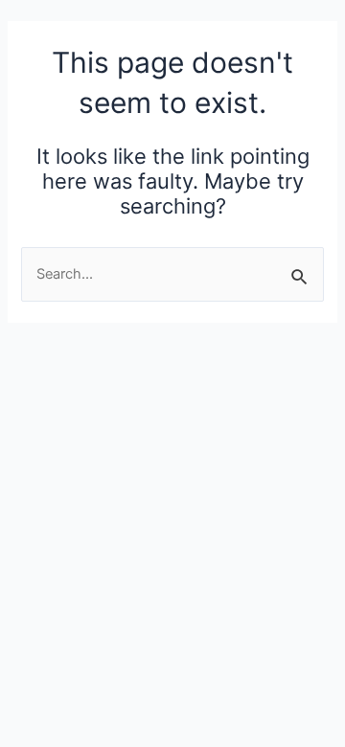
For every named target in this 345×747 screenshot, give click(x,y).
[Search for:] (172, 274)
